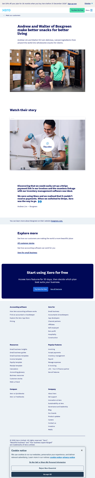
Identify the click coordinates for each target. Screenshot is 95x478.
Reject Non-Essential (47, 468)
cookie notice (56, 457)
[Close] (81, 450)
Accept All (47, 474)
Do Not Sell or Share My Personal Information (47, 462)
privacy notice (69, 457)
